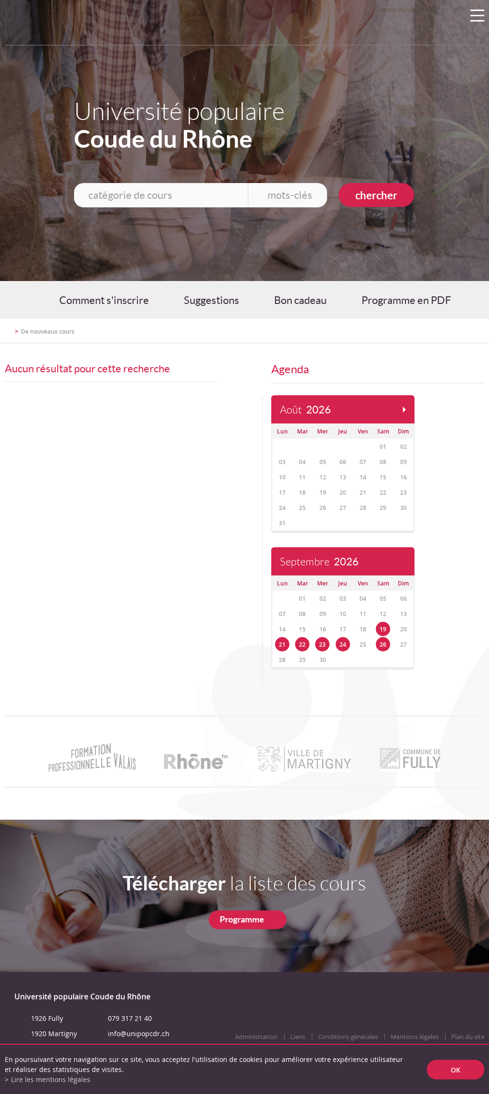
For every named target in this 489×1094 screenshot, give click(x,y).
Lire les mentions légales (50, 1079)
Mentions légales (414, 1037)
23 (322, 644)
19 (383, 629)
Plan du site (467, 1037)
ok (455, 1069)
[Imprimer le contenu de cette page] (429, 335)
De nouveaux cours (47, 331)
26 (383, 644)
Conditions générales (348, 1037)
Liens (297, 1037)
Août (305, 410)
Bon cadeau (300, 300)
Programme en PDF (406, 300)
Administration (256, 1037)
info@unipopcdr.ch (139, 1033)
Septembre (319, 562)
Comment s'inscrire (104, 300)
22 (302, 644)
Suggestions (211, 300)
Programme (242, 919)
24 (343, 644)
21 (282, 644)
